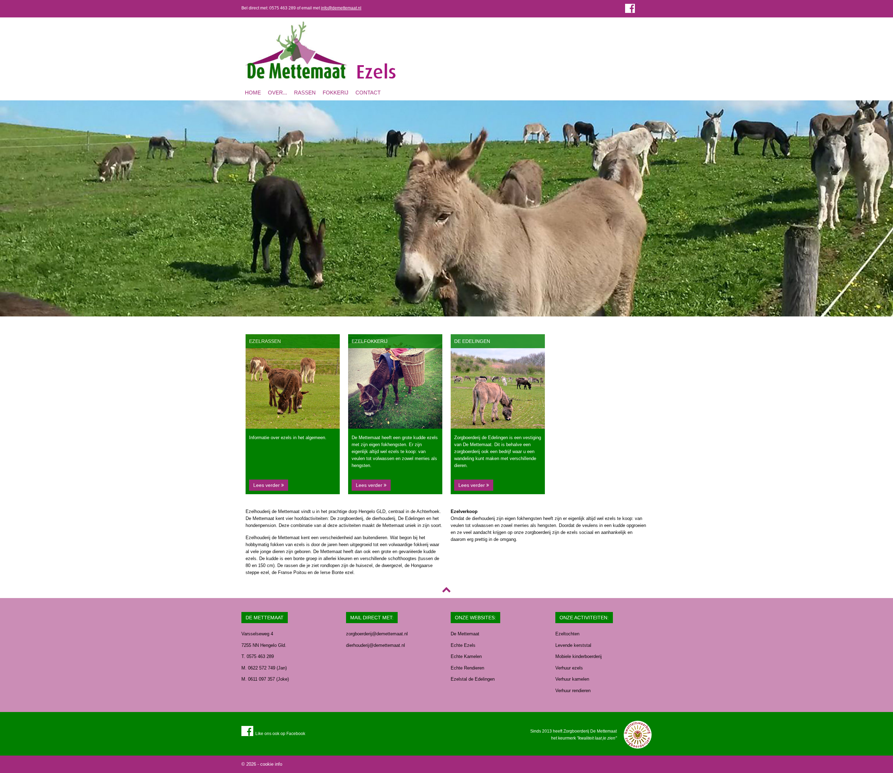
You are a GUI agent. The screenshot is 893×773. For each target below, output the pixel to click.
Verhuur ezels (569, 668)
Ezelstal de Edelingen (473, 679)
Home (253, 92)
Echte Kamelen (466, 656)
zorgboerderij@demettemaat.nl (377, 633)
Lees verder (267, 485)
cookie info (271, 764)
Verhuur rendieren (573, 690)
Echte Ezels (463, 645)
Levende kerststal (573, 645)
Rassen (305, 92)
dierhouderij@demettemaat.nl (375, 645)
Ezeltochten (567, 633)
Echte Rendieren (467, 668)
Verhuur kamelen (572, 679)
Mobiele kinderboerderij (578, 656)
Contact (368, 92)
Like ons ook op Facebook (279, 733)
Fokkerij (335, 92)
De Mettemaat (465, 633)
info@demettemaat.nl (341, 8)
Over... (277, 92)
